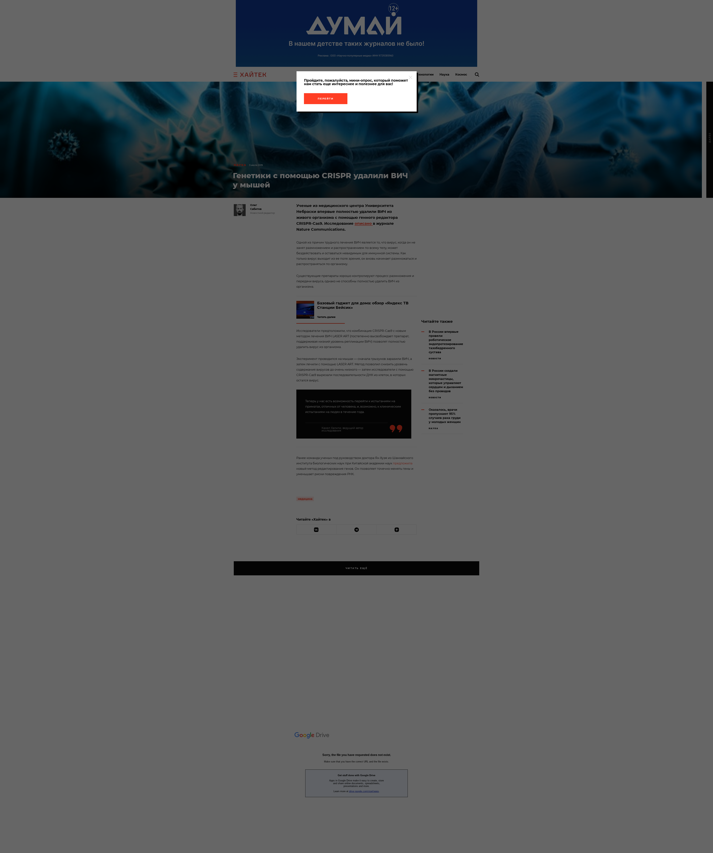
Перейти (326, 98)
